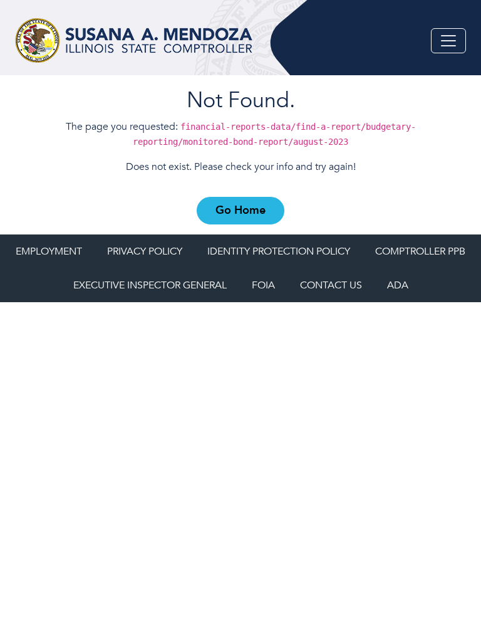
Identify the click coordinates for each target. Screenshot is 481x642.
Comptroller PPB (420, 251)
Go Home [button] (240, 210)
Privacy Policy (144, 251)
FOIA (263, 285)
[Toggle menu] (448, 40)
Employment (49, 251)
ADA (397, 285)
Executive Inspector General (150, 285)
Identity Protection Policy (278, 251)
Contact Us (331, 285)
